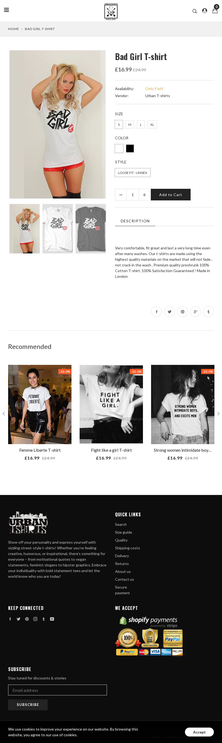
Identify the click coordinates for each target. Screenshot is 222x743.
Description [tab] (135, 221)
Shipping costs (127, 548)
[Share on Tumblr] (208, 311)
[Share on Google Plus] (195, 311)
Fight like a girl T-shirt (111, 450)
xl (152, 125)
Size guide (123, 532)
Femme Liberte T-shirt (40, 450)
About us (123, 571)
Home (13, 29)
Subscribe (28, 704)
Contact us (124, 579)
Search (121, 524)
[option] (57, 124)
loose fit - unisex (132, 173)
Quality (121, 540)
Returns (122, 563)
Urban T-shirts (157, 95)
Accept (199, 732)
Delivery (122, 555)
